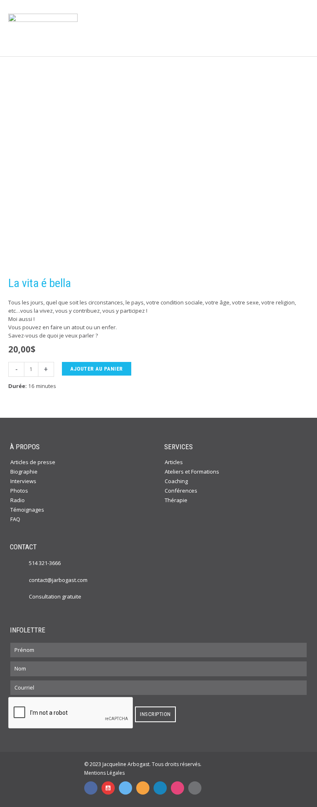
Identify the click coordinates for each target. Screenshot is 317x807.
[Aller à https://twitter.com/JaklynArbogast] (125, 788)
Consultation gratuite (55, 596)
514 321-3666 (45, 563)
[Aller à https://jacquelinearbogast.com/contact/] (20, 596)
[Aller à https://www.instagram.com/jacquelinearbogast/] (177, 788)
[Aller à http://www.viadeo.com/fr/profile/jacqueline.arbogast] (142, 788)
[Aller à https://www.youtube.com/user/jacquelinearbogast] (108, 788)
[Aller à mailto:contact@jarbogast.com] (194, 788)
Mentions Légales (104, 772)
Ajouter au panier (96, 369)
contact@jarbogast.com (58, 580)
